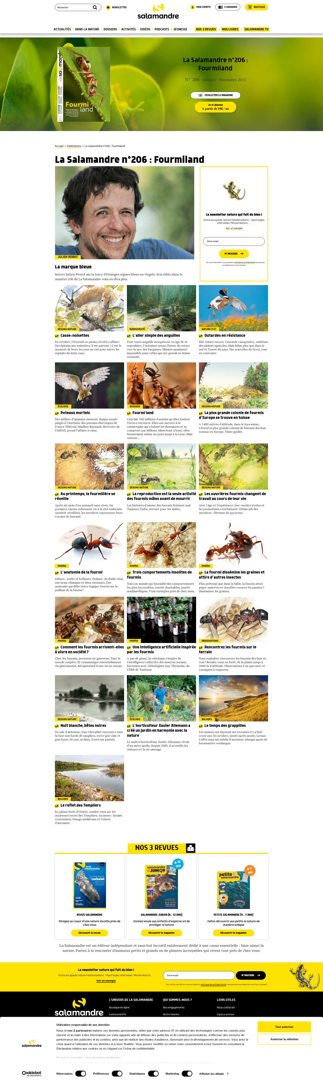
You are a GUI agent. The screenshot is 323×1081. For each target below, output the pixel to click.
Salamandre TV (256, 29)
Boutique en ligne (119, 1007)
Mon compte (201, 7)
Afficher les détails (211, 1073)
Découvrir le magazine (161, 932)
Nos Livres (230, 29)
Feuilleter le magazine (219, 95)
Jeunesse (180, 29)
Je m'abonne (215, 107)
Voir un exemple (234, 228)
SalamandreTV (117, 1014)
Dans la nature (87, 29)
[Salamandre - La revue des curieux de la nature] (158, 11)
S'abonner (227, 7)
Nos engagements (173, 1007)
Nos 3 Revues (206, 29)
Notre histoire (171, 1014)
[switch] (117, 1074)
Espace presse (225, 1014)
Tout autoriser (284, 1026)
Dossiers (110, 29)
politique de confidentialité (245, 262)
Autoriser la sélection (284, 1039)
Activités (128, 29)
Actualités (62, 29)
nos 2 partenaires (79, 1030)
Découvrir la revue (90, 932)
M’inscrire (231, 253)
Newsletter (117, 7)
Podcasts (162, 29)
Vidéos (145, 29)
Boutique (256, 7)
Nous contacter (226, 1007)
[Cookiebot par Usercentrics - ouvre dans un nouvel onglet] (31, 1074)
